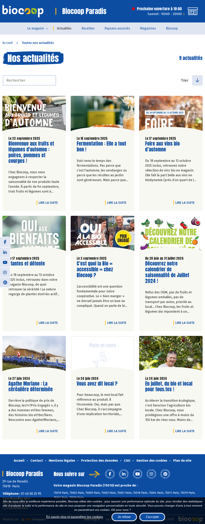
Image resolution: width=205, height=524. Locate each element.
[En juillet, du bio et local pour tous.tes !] (171, 354)
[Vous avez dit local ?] (102, 354)
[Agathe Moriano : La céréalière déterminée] (34, 354)
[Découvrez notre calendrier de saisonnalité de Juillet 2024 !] (171, 234)
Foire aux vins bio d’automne (168, 146)
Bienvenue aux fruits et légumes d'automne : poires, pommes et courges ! (31, 152)
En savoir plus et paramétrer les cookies (74, 517)
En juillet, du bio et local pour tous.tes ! (168, 386)
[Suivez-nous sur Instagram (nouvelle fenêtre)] (5, 272)
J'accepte (152, 517)
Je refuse (124, 517)
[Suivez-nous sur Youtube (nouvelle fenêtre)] (5, 262)
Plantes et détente (26, 264)
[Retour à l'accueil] (22, 11)
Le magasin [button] (35, 28)
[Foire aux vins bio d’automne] (171, 114)
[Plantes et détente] (34, 234)
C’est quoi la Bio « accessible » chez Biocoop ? (99, 269)
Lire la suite (49, 203)
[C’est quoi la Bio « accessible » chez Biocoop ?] (102, 234)
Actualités (64, 28)
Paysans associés (117, 28)
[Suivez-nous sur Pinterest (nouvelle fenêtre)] (5, 282)
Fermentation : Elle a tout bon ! (101, 146)
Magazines (148, 28)
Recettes (87, 28)
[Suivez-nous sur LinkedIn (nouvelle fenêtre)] (5, 252)
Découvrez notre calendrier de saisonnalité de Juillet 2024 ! (168, 272)
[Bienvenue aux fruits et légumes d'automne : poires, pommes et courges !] (34, 114)
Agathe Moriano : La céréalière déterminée (31, 386)
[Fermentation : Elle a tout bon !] (102, 114)
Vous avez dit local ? (97, 384)
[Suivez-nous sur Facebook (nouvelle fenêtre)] (5, 242)
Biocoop (172, 28)
